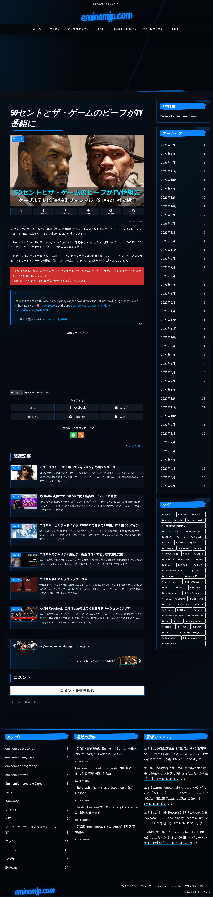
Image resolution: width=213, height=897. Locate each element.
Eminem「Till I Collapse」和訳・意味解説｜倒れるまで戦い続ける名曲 (105, 770)
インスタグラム (128, 886)
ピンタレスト (146, 886)
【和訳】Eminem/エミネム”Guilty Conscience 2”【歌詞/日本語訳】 (106, 809)
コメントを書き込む (77, 690)
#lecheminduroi (101, 305)
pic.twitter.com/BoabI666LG (32, 310)
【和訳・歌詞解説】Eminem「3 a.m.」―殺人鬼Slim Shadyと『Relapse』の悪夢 (106, 751)
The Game (44, 392)
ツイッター (163, 886)
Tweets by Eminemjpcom (178, 116)
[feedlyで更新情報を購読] (73, 435)
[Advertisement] (106, 66)
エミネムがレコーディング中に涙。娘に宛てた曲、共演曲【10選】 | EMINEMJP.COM (176, 798)
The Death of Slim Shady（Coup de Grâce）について (105, 790)
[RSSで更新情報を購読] (81, 435)
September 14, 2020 (54, 319)
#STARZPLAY (47, 305)
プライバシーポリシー (196, 886)
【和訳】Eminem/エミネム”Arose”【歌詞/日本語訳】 (105, 829)
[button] (133, 211)
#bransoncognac (81, 305)
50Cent (31, 392)
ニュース (18, 392)
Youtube (176, 886)
